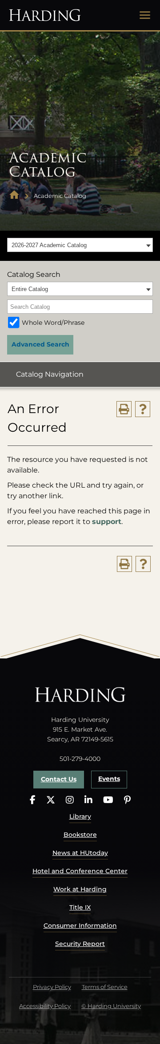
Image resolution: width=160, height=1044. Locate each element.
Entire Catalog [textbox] (30, 289)
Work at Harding (80, 889)
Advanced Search (40, 344)
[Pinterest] (127, 800)
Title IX (80, 907)
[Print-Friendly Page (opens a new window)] (124, 409)
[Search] (146, 306)
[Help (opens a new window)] (142, 409)
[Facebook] (33, 800)
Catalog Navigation (50, 374)
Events (109, 778)
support (106, 521)
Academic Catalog (60, 195)
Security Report (80, 944)
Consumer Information (80, 926)
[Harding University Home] (14, 195)
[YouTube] (108, 800)
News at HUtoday (80, 853)
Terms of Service (105, 986)
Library (80, 816)
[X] (50, 800)
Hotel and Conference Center (80, 871)
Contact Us (58, 779)
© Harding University (111, 1005)
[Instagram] (70, 800)
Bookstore (80, 835)
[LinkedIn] (88, 800)
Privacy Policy (52, 986)
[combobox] (80, 245)
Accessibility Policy (45, 1005)
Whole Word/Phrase (53, 323)
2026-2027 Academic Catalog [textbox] (49, 245)
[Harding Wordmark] (45, 15)
